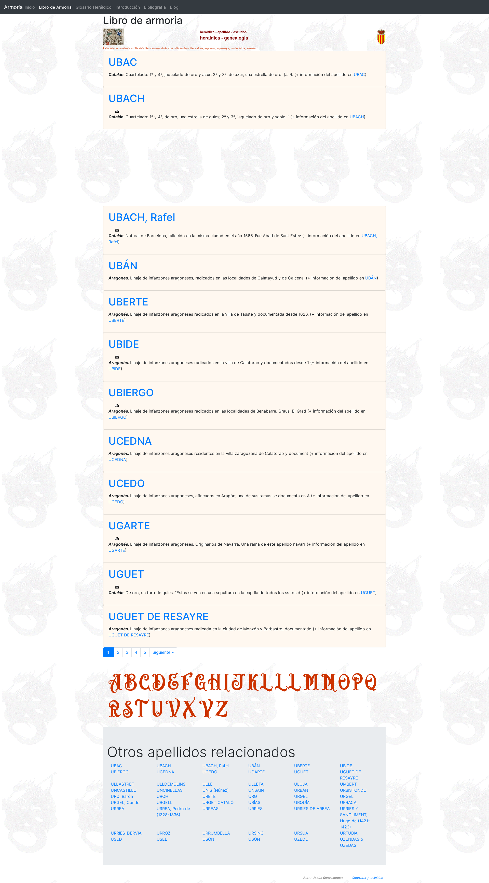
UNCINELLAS (170, 790)
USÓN (208, 839)
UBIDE (123, 344)
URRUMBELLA (216, 833)
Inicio (30, 7)
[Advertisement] (244, 167)
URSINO (256, 833)
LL (288, 681)
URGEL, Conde (125, 802)
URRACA (348, 802)
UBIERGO (131, 392)
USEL (162, 839)
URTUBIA (349, 833)
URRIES (255, 808)
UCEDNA (130, 441)
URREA (117, 808)
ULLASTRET (122, 784)
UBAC (122, 62)
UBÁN (123, 265)
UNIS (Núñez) (215, 790)
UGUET (126, 574)
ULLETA (256, 784)
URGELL (164, 802)
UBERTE (128, 302)
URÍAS (254, 802)
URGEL (301, 796)
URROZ (163, 833)
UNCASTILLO (124, 790)
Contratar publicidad (367, 878)
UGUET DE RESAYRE (158, 616)
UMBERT (348, 784)
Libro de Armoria (56, 7)
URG (252, 796)
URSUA (301, 833)
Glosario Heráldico (94, 7)
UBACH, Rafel (141, 217)
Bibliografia (155, 7)
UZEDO (301, 839)
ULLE (207, 784)
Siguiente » (163, 652)
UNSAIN (256, 790)
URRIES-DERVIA (126, 833)
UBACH (126, 98)
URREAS (210, 808)
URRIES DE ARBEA (312, 808)
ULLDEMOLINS (171, 784)
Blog (174, 7)
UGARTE (129, 525)
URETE (209, 796)
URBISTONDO (353, 790)
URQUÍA (302, 802)
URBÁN (301, 790)
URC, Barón (122, 796)
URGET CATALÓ (218, 802)
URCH (162, 796)
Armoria (13, 7)
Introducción (128, 7)
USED (116, 839)
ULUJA (301, 784)
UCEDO (126, 483)
